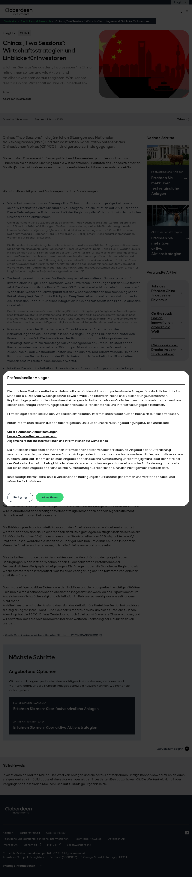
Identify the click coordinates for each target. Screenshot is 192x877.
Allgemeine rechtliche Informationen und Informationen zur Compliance (57, 441)
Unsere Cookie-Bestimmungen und (32, 436)
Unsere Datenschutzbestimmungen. (32, 432)
